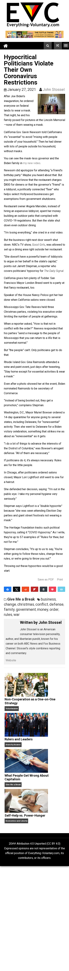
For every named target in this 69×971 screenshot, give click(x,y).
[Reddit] (25, 589)
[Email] (61, 589)
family (9, 609)
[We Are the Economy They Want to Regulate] (58, 45)
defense (56, 604)
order (54, 609)
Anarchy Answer (13, 745)
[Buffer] (43, 589)
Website (11, 660)
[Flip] (34, 589)
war (16, 614)
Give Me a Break (21, 599)
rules (8, 614)
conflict (41, 604)
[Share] (7, 589)
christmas (25, 604)
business (48, 599)
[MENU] (66, 45)
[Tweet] (16, 589)
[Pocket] (52, 589)
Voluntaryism (12, 708)
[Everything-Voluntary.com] (5, 45)
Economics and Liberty (16, 821)
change (10, 604)
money (42, 609)
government (26, 609)
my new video (31, 163)
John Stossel (54, 89)
